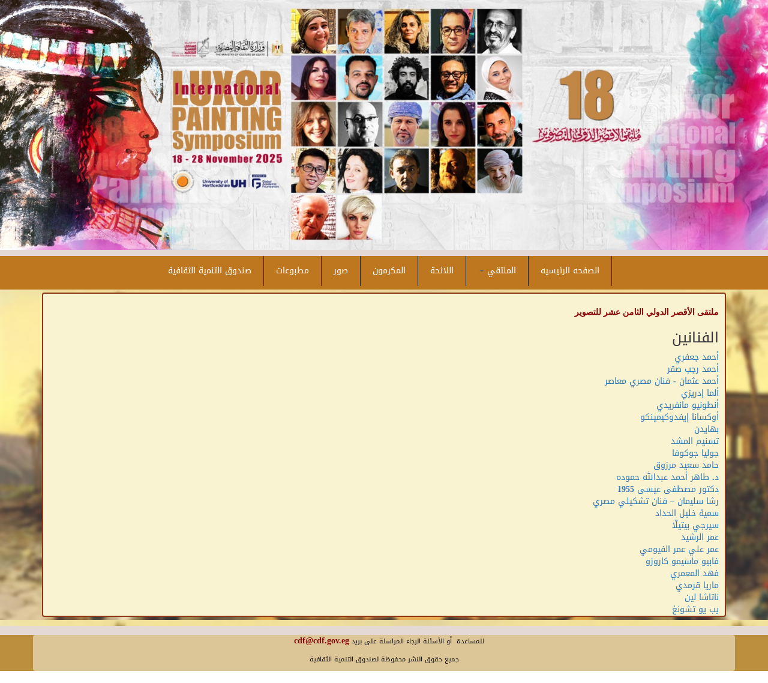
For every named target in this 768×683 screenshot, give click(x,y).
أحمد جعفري (696, 357)
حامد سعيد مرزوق (686, 465)
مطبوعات (292, 271)
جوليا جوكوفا (695, 453)
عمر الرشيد (700, 537)
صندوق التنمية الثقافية (209, 271)
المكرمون (389, 271)
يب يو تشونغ (695, 609)
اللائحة (442, 271)
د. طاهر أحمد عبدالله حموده (667, 477)
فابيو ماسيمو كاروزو (682, 561)
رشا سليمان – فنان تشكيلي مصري (656, 501)
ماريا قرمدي (697, 585)
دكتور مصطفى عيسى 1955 (668, 489)
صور (341, 271)
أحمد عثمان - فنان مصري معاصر (662, 381)
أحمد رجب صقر (693, 369)
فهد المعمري (694, 573)
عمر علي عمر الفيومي (679, 549)
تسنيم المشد (695, 441)
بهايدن (706, 429)
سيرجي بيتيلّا (695, 525)
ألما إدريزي (700, 393)
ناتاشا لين (702, 597)
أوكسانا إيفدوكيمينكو (679, 417)
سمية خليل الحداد (687, 513)
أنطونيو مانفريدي (687, 405)
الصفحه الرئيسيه (570, 271)
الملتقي (500, 271)
